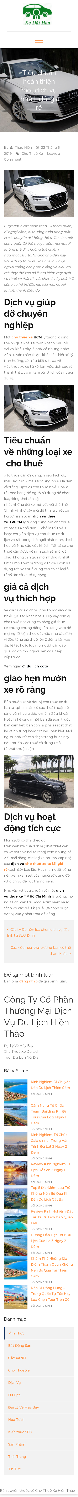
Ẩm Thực (16, 1333)
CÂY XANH (17, 1358)
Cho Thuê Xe (32, 154)
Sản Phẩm (16, 1444)
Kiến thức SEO (20, 1432)
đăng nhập (28, 981)
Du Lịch (14, 1395)
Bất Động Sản (19, 1346)
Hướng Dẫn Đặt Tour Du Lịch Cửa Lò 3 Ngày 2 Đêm (51, 1241)
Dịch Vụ (14, 1383)
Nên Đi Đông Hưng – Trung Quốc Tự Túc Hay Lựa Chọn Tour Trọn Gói (51, 1294)
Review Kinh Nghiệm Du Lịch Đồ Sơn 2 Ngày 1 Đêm (51, 1170)
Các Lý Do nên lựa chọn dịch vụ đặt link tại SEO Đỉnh (38, 932)
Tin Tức (14, 1469)
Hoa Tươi (16, 1420)
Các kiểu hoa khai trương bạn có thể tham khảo (41, 951)
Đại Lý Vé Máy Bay (23, 1407)
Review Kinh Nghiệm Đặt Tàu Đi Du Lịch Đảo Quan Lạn (52, 1217)
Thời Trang (17, 1457)
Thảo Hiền (23, 148)
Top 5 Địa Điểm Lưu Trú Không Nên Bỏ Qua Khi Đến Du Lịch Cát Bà (50, 1193)
